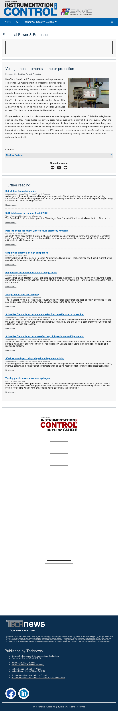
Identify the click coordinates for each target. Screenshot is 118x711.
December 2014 (11, 74)
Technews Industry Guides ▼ (40, 22)
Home (8, 21)
